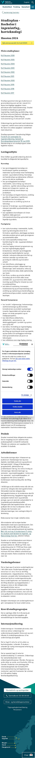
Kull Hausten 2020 (8, 80)
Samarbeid (26, 7)
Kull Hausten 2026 (8, 55)
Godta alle (17, 401)
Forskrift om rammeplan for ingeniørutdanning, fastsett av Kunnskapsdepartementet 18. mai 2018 (15, 139)
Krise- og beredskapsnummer (17, 702)
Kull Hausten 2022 (7, 72)
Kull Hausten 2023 (7, 68)
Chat (26, 755)
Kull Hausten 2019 (7, 85)
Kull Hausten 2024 (8, 64)
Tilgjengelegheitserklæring (17, 707)
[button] (32, 2)
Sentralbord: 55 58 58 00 (19, 696)
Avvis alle (17, 412)
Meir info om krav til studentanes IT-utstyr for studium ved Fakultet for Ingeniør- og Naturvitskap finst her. (16, 533)
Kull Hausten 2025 (7, 60)
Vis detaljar (25, 395)
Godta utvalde (17, 406)
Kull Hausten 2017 (7, 93)
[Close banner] (32, 344)
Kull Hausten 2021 (7, 76)
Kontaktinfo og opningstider (17, 690)
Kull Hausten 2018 (7, 89)
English (26, 2)
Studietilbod (7, 7)
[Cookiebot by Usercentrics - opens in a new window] (20, 344)
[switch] (30, 375)
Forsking (16, 7)
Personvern (17, 710)
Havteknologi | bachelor (11, 12)
